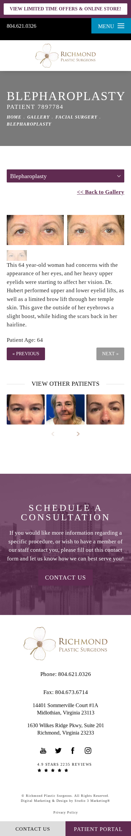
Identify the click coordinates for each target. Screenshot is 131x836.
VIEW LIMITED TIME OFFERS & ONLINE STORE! (65, 8)
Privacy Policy (65, 812)
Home (14, 117)
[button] (43, 751)
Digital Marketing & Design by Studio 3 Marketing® (65, 801)
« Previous (25, 353)
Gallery (38, 117)
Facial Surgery (76, 117)
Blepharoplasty (29, 124)
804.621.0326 (21, 26)
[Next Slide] (75, 434)
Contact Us (65, 577)
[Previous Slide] (55, 434)
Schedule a (66, 512)
